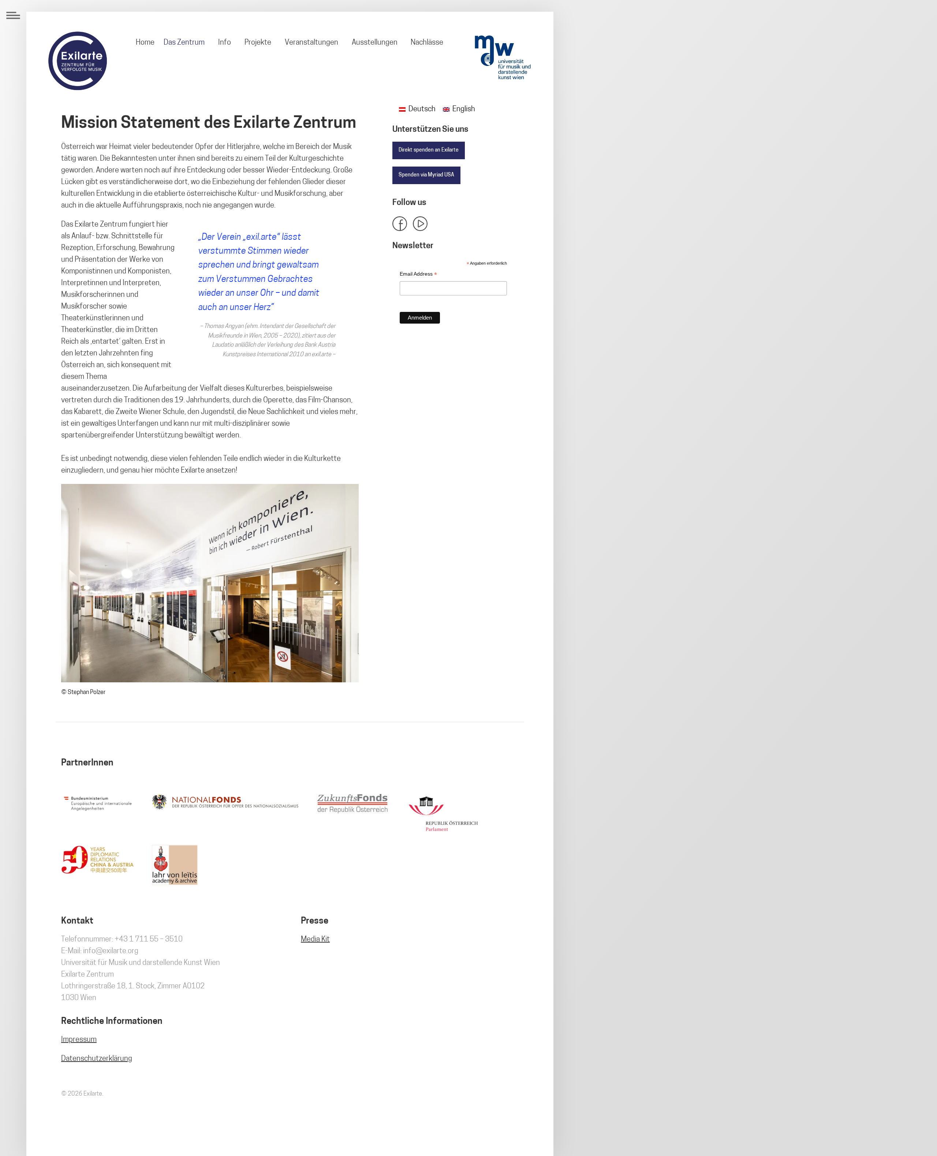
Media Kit (315, 939)
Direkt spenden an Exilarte (429, 150)
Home (145, 42)
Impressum (79, 1040)
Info (224, 42)
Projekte (257, 42)
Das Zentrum (184, 42)
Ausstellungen (374, 42)
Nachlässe (427, 42)
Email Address (418, 275)
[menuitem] (145, 43)
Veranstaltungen (311, 42)
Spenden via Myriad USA (426, 175)
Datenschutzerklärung (96, 1059)
